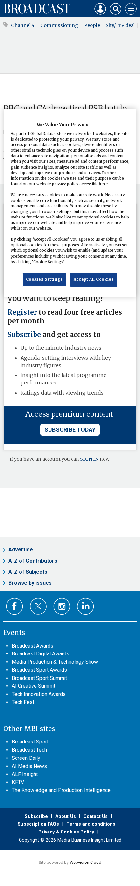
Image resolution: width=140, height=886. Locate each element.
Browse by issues (30, 583)
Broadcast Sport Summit (39, 678)
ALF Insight (25, 774)
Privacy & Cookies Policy (66, 831)
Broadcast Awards (32, 646)
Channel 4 (23, 25)
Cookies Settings (44, 279)
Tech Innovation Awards (39, 694)
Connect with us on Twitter (38, 606)
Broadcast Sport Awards (39, 670)
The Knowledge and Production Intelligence (61, 790)
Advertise (20, 550)
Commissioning (59, 25)
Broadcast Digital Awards (40, 654)
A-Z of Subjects (27, 572)
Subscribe (24, 334)
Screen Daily (26, 758)
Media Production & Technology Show (55, 662)
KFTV (18, 782)
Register (22, 312)
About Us (65, 816)
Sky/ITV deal (120, 25)
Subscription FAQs (38, 824)
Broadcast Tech (29, 750)
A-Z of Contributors (32, 561)
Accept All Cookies (94, 279)
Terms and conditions (90, 824)
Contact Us (95, 816)
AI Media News (29, 766)
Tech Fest (23, 702)
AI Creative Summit (33, 686)
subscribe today (70, 429)
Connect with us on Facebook (14, 606)
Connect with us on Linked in (85, 606)
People (92, 25)
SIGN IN (89, 459)
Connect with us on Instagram (62, 606)
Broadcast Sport (30, 742)
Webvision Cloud (85, 862)
